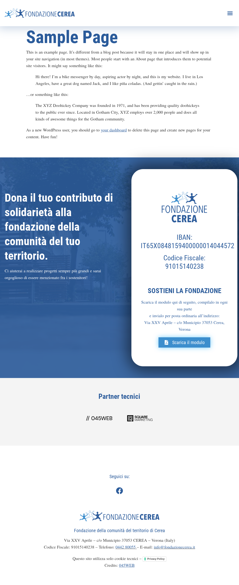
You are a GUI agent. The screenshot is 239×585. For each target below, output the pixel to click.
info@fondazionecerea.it (174, 547)
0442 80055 (126, 547)
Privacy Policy (156, 558)
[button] (229, 13)
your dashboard (114, 130)
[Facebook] (119, 491)
